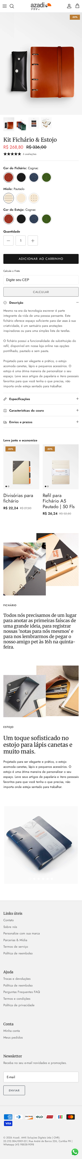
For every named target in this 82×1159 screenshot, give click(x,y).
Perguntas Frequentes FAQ (21, 992)
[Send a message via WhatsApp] (75, 1152)
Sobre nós (10, 927)
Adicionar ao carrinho (41, 258)
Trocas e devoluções (16, 978)
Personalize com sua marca (21, 933)
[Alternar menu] (4, 6)
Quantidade (11, 231)
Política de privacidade (18, 1005)
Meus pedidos (13, 1037)
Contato (8, 920)
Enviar (14, 1090)
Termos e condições (16, 998)
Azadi (16, 1137)
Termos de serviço (15, 946)
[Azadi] (41, 6)
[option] (41, 64)
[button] (30, 879)
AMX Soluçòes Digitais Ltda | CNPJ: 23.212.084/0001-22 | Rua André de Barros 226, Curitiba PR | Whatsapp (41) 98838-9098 (37, 1141)
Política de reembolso (18, 953)
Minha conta (11, 1030)
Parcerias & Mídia (15, 940)
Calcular (41, 292)
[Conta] (68, 6)
